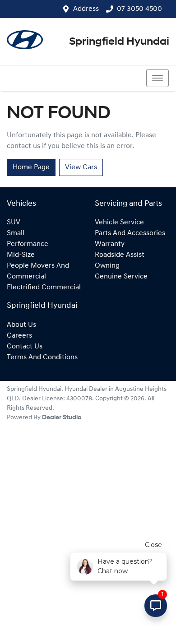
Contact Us (24, 346)
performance (27, 244)
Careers (19, 335)
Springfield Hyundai (119, 42)
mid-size (21, 255)
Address (86, 9)
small (15, 233)
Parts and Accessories (130, 233)
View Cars (81, 167)
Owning (107, 265)
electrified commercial (44, 287)
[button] (157, 78)
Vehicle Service (119, 222)
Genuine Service (121, 276)
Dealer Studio (62, 417)
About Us (21, 325)
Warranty (110, 244)
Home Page (31, 167)
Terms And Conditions (42, 357)
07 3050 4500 (139, 9)
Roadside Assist (119, 255)
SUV (13, 222)
